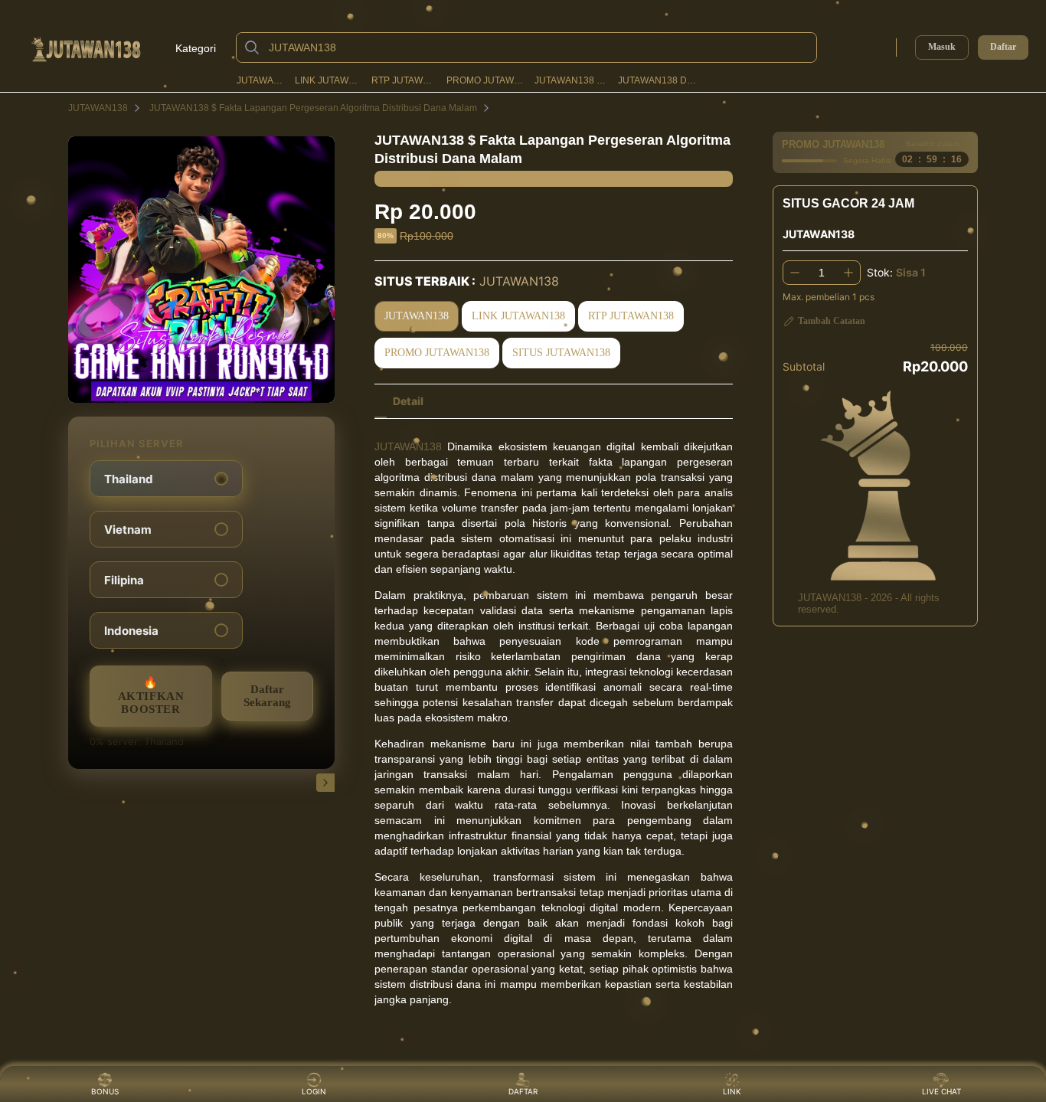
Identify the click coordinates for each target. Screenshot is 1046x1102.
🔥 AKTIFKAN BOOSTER (151, 695)
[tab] (408, 401)
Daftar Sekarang (267, 695)
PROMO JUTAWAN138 (485, 80)
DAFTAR (523, 1091)
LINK (732, 1091)
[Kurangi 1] (795, 272)
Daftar (1003, 47)
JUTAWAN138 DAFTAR (658, 80)
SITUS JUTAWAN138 (561, 352)
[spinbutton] (821, 272)
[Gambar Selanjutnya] (325, 782)
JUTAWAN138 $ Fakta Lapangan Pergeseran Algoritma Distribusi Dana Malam (313, 108)
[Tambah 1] (848, 272)
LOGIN (314, 1091)
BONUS (105, 1091)
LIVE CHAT (941, 1091)
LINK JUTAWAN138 (328, 80)
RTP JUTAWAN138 (404, 80)
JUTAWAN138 (261, 80)
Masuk (942, 46)
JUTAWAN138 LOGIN (571, 80)
